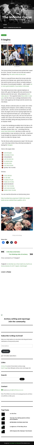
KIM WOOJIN (8, 153)
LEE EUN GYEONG (9, 188)
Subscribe (5, 351)
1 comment (4, 35)
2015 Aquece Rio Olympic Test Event (21, 431)
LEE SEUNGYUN (8, 159)
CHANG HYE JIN (8, 179)
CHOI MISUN (8, 175)
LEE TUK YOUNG (9, 186)
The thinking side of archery (21, 254)
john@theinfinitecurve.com (16, 390)
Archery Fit (3, 366)
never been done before (8, 131)
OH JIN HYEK (8, 163)
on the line (13, 413)
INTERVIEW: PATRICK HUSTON (19, 422)
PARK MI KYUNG (9, 182)
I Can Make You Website (14, 443)
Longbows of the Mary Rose (18, 426)
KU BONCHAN (8, 161)
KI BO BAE (7, 177)
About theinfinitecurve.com (12, 27)
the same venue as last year (17, 74)
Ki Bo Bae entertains (10, 252)
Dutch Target (4, 368)
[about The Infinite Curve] (1, 315)
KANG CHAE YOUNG (10, 190)
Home (5, 24)
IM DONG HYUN (9, 155)
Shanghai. (10, 145)
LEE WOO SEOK (8, 165)
